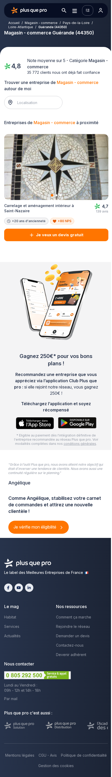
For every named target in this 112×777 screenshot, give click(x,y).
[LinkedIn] (29, 588)
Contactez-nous (70, 645)
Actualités (12, 636)
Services (11, 626)
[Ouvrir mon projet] (87, 10)
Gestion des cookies (56, 765)
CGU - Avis (48, 755)
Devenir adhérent (71, 654)
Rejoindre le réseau (73, 626)
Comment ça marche (73, 617)
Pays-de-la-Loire (76, 23)
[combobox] (36, 102)
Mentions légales (19, 755)
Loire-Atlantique (20, 27)
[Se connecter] (100, 10)
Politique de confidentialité (84, 755)
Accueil (14, 23)
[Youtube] (19, 588)
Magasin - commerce (41, 23)
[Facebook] (8, 588)
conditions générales (80, 444)
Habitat (10, 617)
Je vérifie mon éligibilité (35, 527)
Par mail (10, 698)
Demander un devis (73, 636)
